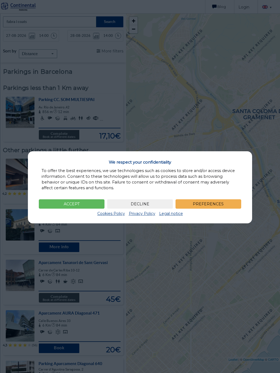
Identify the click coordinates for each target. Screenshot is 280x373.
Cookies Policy (111, 213)
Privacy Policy (142, 213)
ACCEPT (72, 204)
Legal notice (171, 213)
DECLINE (140, 204)
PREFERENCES (208, 204)
